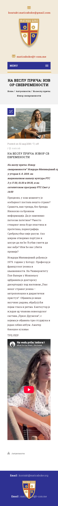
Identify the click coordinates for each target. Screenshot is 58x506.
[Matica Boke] (29, 33)
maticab (16, 148)
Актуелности (23, 91)
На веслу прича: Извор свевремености (28, 155)
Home (10, 91)
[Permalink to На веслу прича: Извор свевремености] (29, 137)
